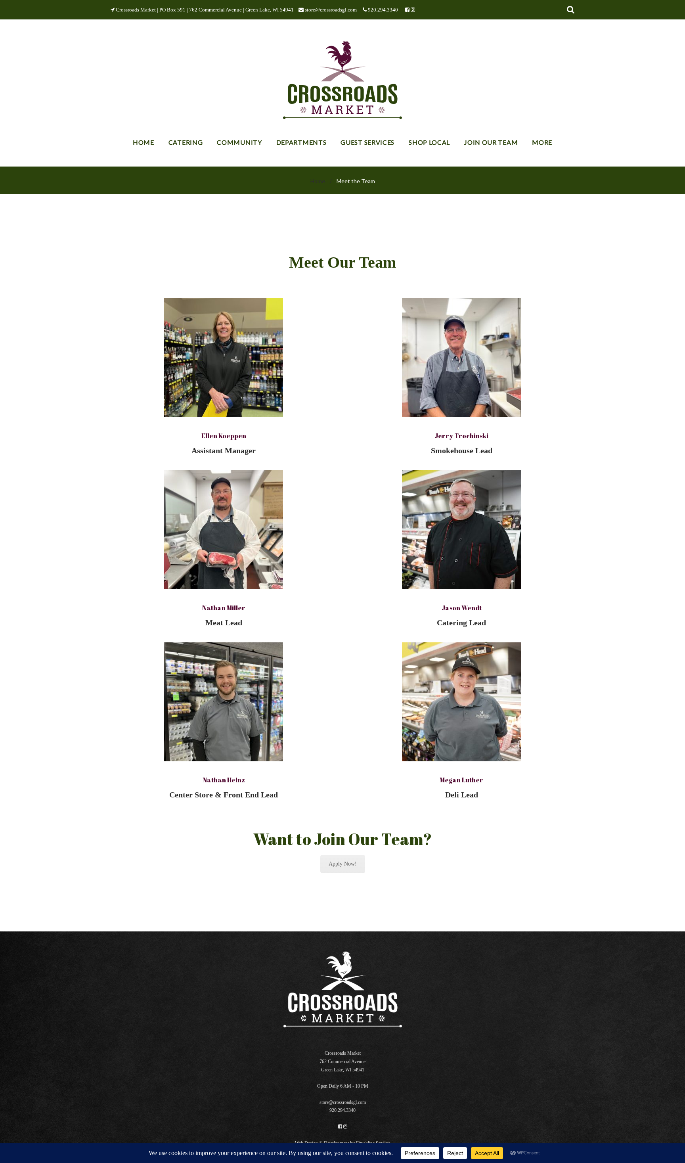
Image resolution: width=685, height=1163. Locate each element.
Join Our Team (491, 142)
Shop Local (429, 142)
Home (143, 142)
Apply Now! (343, 864)
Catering (185, 142)
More (542, 142)
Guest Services (367, 142)
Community (239, 142)
